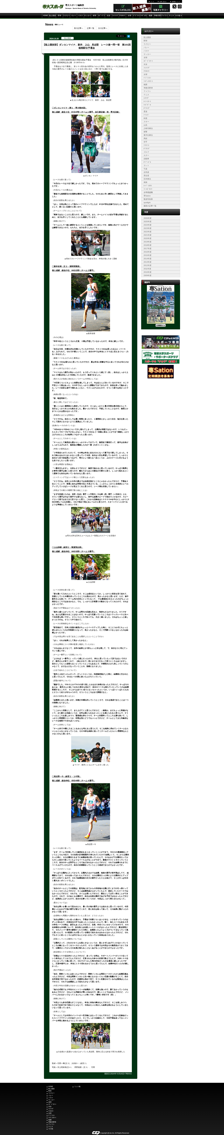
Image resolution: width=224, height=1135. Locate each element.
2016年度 (147, 252)
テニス (171, 15)
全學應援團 (148, 192)
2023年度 (147, 228)
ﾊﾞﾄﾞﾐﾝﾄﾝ (136, 18)
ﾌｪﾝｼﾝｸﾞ (115, 15)
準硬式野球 (157, 18)
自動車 (146, 159)
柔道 (145, 111)
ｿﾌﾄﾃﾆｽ (146, 145)
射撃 (145, 132)
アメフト (164, 15)
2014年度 (147, 259)
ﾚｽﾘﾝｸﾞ (146, 98)
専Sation (147, 196)
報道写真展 (148, 199)
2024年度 (147, 225)
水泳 (108, 15)
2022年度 (147, 232)
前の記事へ (78, 28)
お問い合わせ (162, 1)
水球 (129, 15)
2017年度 (147, 248)
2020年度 (147, 238)
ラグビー (66, 15)
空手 (145, 142)
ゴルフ (146, 152)
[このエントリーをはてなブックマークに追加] (128, 36)
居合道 (146, 175)
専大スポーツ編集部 (74, 4)
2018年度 (147, 245)
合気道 (146, 172)
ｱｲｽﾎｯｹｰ (122, 15)
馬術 (145, 138)
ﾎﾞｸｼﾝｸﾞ (147, 108)
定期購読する (160, 325)
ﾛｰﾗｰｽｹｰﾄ (147, 101)
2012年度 (147, 265)
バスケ (80, 15)
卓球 (94, 15)
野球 (59, 15)
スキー (146, 122)
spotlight (147, 202)
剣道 (145, 118)
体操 (145, 182)
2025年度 (147, 221)
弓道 (145, 169)
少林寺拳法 (148, 128)
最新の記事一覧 (150, 206)
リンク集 (77, 1086)
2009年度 (147, 275)
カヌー (146, 155)
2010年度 (147, 272)
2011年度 (147, 269)
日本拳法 (147, 179)
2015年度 (147, 255)
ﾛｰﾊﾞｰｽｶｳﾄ (148, 186)
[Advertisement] (160, 398)
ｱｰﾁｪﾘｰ (146, 115)
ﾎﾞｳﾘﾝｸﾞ (147, 149)
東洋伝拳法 (148, 135)
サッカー (87, 15)
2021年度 (147, 235)
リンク (152, 1)
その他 (178, 15)
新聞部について (176, 1)
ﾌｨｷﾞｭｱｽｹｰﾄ (143, 18)
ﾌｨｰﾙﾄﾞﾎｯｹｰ (148, 189)
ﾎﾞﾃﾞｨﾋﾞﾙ (147, 162)
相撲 (150, 15)
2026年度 (147, 218)
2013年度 (147, 262)
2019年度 (147, 242)
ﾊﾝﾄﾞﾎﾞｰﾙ (147, 105)
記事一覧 (90, 28)
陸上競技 (52, 15)
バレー (73, 15)
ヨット (146, 165)
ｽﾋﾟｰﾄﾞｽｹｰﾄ (101, 18)
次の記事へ (102, 28)
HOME (45, 15)
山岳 (145, 125)
